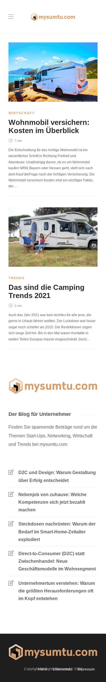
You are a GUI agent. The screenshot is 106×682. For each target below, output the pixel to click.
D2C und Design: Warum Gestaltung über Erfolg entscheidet (57, 476)
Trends (16, 278)
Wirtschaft (21, 113)
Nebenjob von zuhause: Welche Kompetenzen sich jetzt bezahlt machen (52, 502)
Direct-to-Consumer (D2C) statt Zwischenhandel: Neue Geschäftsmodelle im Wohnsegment (57, 561)
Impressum (86, 669)
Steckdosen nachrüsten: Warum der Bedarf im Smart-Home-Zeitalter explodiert (57, 532)
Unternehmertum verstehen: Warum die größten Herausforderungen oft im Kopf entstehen (56, 591)
